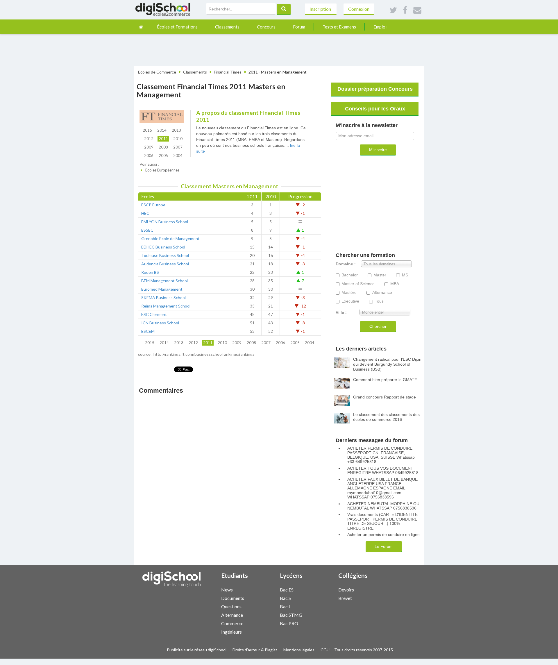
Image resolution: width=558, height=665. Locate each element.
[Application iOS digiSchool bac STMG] (322, 614)
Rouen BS (150, 272)
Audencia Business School (165, 263)
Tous (379, 301)
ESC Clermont (154, 314)
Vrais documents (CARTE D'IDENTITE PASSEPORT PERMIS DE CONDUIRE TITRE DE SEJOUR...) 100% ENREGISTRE (382, 521)
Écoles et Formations (177, 26)
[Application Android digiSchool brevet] (383, 597)
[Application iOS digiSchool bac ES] (322, 589)
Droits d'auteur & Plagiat (255, 649)
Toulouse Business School (165, 255)
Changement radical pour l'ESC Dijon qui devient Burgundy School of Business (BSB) (387, 364)
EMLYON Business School (164, 221)
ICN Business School (160, 322)
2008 (163, 147)
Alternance (382, 292)
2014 (162, 130)
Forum (299, 26)
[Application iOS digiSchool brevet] (381, 597)
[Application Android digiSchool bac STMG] (325, 614)
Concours (266, 26)
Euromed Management (162, 289)
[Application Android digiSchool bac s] (325, 597)
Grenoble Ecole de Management (170, 238)
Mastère (349, 292)
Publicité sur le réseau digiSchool (196, 649)
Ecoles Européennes (162, 170)
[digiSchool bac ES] (319, 589)
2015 (147, 130)
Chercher (378, 326)
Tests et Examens (339, 26)
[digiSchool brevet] (378, 597)
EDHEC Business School (163, 246)
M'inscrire (378, 149)
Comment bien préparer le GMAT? (385, 379)
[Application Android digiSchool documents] (266, 597)
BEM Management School (164, 280)
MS (405, 275)
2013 (176, 130)
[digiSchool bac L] (319, 606)
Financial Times (228, 71)
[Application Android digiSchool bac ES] (325, 589)
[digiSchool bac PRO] (319, 623)
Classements (227, 26)
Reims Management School (165, 305)
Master (379, 275)
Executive (350, 301)
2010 (178, 138)
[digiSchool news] (261, 589)
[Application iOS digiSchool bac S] (322, 597)
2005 (163, 155)
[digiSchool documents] (261, 597)
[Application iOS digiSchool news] (263, 589)
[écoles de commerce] (141, 26)
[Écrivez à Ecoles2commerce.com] (417, 10)
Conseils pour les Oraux (375, 109)
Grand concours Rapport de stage (384, 397)
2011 (163, 138)
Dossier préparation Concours (375, 89)
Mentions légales (298, 649)
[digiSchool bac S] (319, 597)
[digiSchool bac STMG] (319, 614)
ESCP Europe (153, 204)
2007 (178, 147)
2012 (148, 138)
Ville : (341, 312)
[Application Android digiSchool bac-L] (325, 605)
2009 (148, 147)
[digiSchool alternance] (261, 614)
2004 (178, 155)
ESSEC (147, 230)
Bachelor (349, 275)
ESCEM (148, 331)
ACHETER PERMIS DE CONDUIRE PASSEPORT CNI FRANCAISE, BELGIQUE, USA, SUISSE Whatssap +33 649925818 (381, 455)
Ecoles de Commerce (157, 71)
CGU (325, 649)
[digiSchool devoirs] (378, 589)
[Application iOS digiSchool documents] (263, 597)
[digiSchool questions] (261, 606)
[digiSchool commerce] (261, 623)
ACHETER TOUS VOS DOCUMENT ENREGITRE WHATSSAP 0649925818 (383, 470)
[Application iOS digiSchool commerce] (263, 622)
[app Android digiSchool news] (266, 589)
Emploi (380, 26)
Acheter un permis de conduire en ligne (383, 534)
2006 (148, 155)
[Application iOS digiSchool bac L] (322, 605)
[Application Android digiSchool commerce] (266, 622)
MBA (394, 284)
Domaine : (346, 264)
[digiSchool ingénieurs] (261, 631)
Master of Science (358, 284)
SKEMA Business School (163, 297)
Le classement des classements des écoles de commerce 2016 (386, 417)
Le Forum (384, 546)
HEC (145, 213)
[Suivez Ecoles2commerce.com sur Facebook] (405, 10)
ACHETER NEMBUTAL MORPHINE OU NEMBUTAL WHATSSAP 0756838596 (383, 506)
